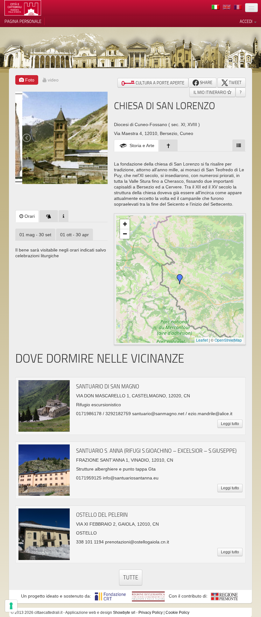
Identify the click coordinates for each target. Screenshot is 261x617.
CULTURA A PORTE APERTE (159, 83)
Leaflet (202, 340)
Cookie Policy (177, 612)
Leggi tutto (230, 424)
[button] (180, 279)
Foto (29, 79)
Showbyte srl (124, 612)
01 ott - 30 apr (74, 234)
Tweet (235, 82)
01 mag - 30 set (35, 234)
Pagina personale (22, 21)
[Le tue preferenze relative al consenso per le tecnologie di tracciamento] (11, 606)
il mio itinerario (210, 92)
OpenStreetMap (228, 340)
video (52, 79)
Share (205, 82)
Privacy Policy (150, 612)
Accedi (246, 21)
